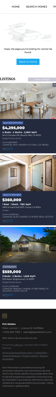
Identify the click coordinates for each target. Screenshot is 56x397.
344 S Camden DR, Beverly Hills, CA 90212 (21, 135)
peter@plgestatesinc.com (37, 332)
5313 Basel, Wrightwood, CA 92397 (18, 279)
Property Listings (30, 356)
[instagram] (3, 390)
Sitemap (43, 356)
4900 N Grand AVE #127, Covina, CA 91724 (21, 207)
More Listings (42, 79)
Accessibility (8, 359)
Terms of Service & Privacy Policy (17, 352)
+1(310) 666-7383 (11, 332)
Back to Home (28, 61)
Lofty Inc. (18, 345)
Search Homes (36, 6)
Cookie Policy (41, 352)
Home (16, 6)
